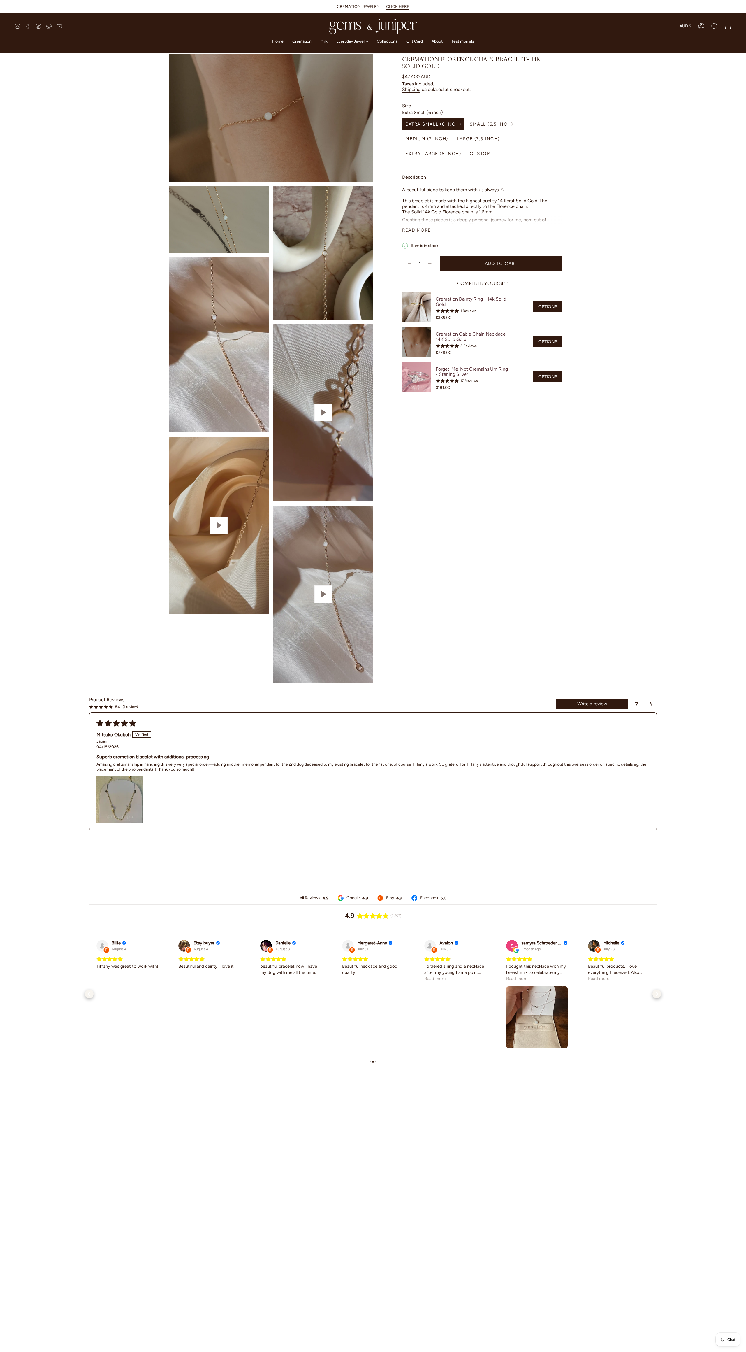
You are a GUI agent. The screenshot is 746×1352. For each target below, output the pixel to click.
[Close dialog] (480, 640)
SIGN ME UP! (429, 707)
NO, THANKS (430, 724)
